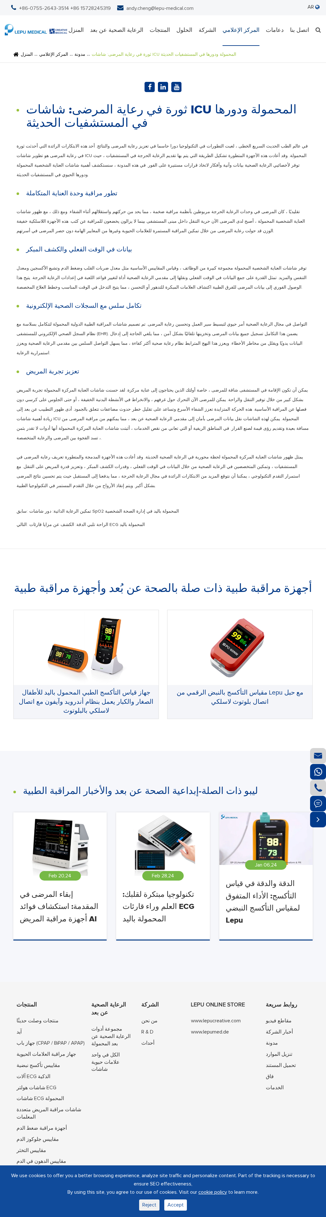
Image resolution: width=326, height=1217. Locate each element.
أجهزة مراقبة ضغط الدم (42, 1128)
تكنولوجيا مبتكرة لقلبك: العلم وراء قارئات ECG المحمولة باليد (158, 907)
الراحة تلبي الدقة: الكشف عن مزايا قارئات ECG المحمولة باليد (87, 524)
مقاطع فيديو (279, 1020)
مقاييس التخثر (31, 1150)
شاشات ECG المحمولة (40, 1098)
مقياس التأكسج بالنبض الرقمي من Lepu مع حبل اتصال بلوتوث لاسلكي (240, 697)
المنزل (76, 30)
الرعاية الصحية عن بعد (116, 30)
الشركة (207, 30)
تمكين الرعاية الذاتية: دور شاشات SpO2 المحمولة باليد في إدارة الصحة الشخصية (104, 511)
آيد (19, 1031)
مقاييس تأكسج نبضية (38, 1065)
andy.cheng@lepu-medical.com (160, 8)
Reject (149, 1204)
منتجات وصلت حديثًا (38, 1020)
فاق (270, 1076)
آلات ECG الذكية (33, 1076)
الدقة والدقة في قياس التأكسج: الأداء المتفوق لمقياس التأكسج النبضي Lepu (263, 902)
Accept (175, 1204)
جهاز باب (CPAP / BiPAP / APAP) (51, 1043)
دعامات (275, 30)
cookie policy (212, 1192)
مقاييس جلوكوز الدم (38, 1139)
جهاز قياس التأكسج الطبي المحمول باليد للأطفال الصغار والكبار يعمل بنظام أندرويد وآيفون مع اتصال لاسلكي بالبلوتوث (86, 701)
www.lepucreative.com (216, 1020)
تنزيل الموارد (279, 1054)
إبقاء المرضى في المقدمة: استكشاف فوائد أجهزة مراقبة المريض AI (59, 907)
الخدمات (275, 1087)
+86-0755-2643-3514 (44, 8)
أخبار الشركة (279, 1031)
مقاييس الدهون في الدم (41, 1161)
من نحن (149, 1020)
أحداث (147, 1043)
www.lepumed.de (210, 1031)
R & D (147, 1031)
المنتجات (160, 30)
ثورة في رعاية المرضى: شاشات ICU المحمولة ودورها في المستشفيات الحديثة (164, 54)
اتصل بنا (299, 30)
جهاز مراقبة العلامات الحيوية (46, 1054)
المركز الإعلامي (241, 30)
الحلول (184, 30)
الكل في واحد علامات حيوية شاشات (105, 1062)
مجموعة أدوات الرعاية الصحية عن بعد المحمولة (111, 1036)
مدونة (79, 54)
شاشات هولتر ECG (36, 1087)
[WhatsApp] (318, 772)
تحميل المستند (281, 1065)
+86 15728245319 (90, 8)
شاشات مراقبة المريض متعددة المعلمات (49, 1113)
